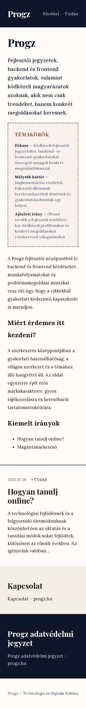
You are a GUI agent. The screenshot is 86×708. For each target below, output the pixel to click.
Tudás (71, 13)
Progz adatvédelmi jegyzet (40, 638)
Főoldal (51, 13)
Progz (19, 13)
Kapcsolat (25, 585)
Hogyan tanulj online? (33, 495)
